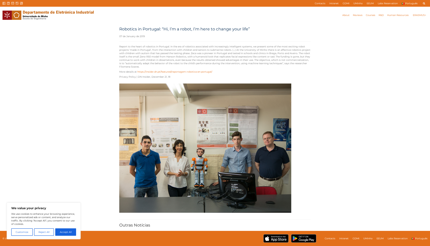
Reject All (44, 232)
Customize (22, 232)
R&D (381, 15)
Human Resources (398, 15)
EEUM (370, 3)
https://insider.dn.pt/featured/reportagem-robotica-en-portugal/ (174, 71)
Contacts (320, 3)
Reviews (357, 15)
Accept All (66, 232)
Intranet (334, 3)
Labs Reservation (388, 3)
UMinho (358, 3)
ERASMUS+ (419, 15)
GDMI (346, 3)
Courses (370, 15)
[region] (44, 221)
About (346, 15)
